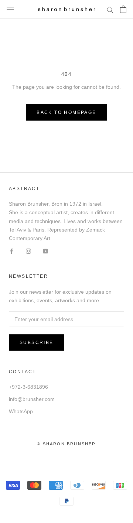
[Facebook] (11, 251)
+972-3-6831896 (28, 387)
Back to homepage (66, 112)
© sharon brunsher (66, 444)
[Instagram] (28, 251)
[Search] (110, 9)
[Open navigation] (10, 9)
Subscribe (37, 342)
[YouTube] (45, 251)
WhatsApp (21, 411)
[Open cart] (123, 9)
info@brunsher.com (32, 399)
